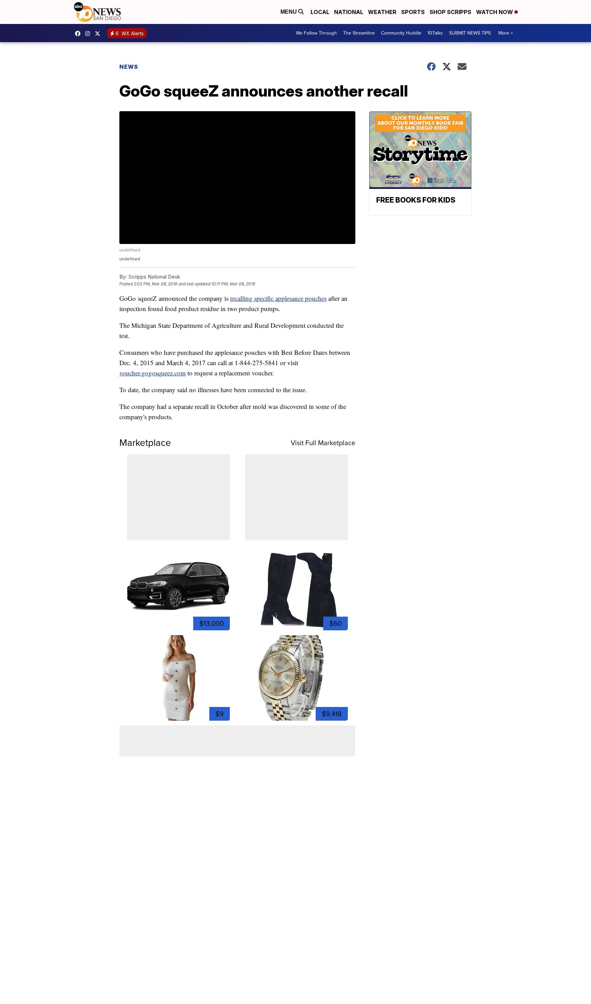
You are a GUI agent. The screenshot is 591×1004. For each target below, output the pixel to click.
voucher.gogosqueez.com (152, 373)
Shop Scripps (450, 12)
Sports (413, 12)
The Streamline (359, 33)
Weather (382, 12)
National (348, 12)
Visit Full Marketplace (323, 443)
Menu (289, 12)
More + (505, 33)
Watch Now (495, 12)
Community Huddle (401, 33)
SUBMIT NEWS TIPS (470, 33)
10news (99, 33)
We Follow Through (316, 33)
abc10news (79, 33)
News (128, 66)
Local (320, 12)
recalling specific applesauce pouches (278, 298)
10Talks (435, 33)
